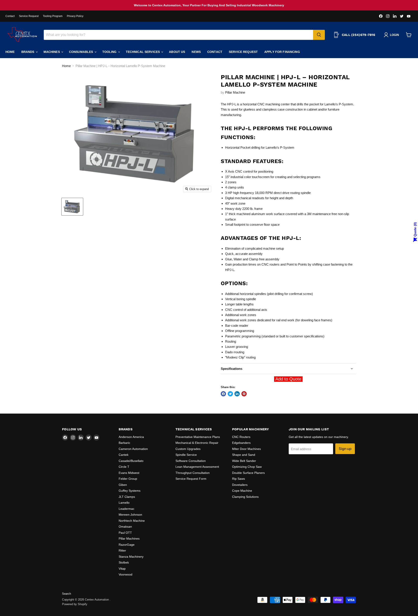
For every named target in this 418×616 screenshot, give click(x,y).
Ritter (122, 550)
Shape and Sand (243, 454)
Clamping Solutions (245, 496)
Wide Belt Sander (244, 461)
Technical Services (143, 52)
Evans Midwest (129, 473)
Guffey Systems (129, 490)
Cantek (123, 454)
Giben (123, 484)
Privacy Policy (75, 16)
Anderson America (131, 437)
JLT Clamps (127, 496)
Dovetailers (240, 484)
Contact (10, 16)
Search (66, 593)
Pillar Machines (129, 538)
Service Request (29, 16)
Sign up (345, 448)
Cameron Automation (133, 449)
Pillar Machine (235, 92)
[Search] (319, 35)
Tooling (110, 52)
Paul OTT (125, 532)
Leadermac (126, 508)
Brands (28, 52)
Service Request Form (190, 478)
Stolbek (124, 562)
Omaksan (125, 526)
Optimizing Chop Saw (247, 466)
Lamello (124, 502)
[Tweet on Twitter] (230, 393)
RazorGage (127, 544)
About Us (177, 52)
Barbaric (124, 442)
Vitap (122, 568)
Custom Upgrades (188, 449)
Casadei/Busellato (131, 461)
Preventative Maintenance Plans (197, 437)
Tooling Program (52, 16)
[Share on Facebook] (223, 393)
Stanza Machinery (131, 556)
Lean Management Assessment (197, 466)
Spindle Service (186, 454)
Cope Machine (242, 490)
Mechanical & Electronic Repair (196, 442)
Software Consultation (190, 461)
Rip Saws (238, 478)
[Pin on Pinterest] (244, 393)
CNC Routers (241, 437)
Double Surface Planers (248, 473)
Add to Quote (288, 379)
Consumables (81, 52)
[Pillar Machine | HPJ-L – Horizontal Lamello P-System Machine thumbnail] (72, 206)
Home (10, 52)
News (196, 52)
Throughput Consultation (192, 473)
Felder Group (128, 478)
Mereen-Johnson (130, 514)
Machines (52, 52)
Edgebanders (241, 442)
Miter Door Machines (246, 449)
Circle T (124, 466)
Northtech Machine (132, 520)
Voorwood (125, 574)
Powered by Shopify (74, 604)
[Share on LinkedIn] (237, 393)
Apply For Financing (282, 52)
